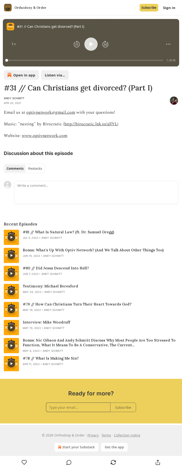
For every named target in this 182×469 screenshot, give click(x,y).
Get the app (114, 447)
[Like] (24, 462)
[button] (14, 44)
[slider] (85, 60)
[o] (11, 237)
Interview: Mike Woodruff (46, 322)
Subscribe (148, 7)
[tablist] (24, 168)
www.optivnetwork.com (44, 135)
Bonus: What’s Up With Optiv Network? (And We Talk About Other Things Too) (93, 250)
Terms (106, 435)
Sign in (169, 7)
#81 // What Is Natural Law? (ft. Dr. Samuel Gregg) (68, 232)
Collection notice (127, 435)
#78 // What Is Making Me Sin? (51, 358)
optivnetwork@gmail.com (50, 112)
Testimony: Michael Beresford (50, 286)
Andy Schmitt (14, 98)
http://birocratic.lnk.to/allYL (90, 124)
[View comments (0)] (69, 462)
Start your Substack (78, 447)
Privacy (93, 435)
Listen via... (55, 75)
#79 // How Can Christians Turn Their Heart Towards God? (77, 304)
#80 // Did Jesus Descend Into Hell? (56, 268)
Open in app (24, 75)
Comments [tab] (15, 168)
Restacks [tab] (35, 168)
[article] (91, 237)
